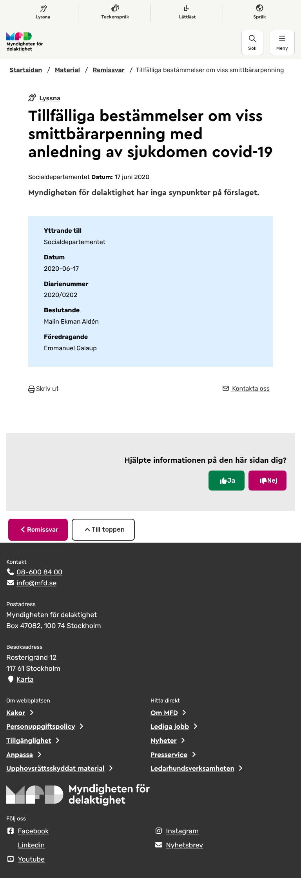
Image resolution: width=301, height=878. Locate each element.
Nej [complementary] (272, 480)
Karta (24, 680)
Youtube (31, 860)
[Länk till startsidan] (123, 42)
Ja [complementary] (231, 480)
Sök (252, 48)
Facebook (33, 831)
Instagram (182, 831)
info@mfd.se (36, 583)
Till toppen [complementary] (108, 529)
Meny (282, 48)
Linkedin (31, 845)
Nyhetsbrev (184, 845)
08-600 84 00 (39, 572)
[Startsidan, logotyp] (78, 797)
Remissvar (42, 529)
